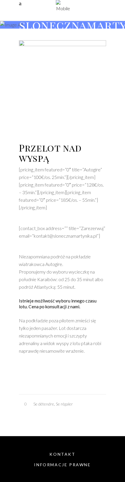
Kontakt (62, 454)
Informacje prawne (62, 464)
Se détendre (43, 403)
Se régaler (64, 403)
